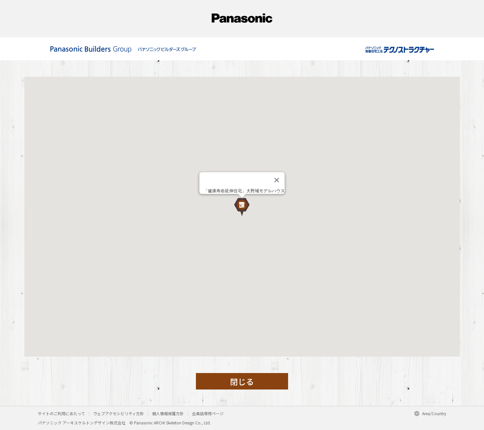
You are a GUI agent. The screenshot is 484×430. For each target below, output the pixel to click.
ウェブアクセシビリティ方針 (118, 413)
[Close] (277, 180)
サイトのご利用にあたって (61, 413)
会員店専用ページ (208, 413)
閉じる (242, 381)
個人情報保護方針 (168, 413)
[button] (242, 207)
